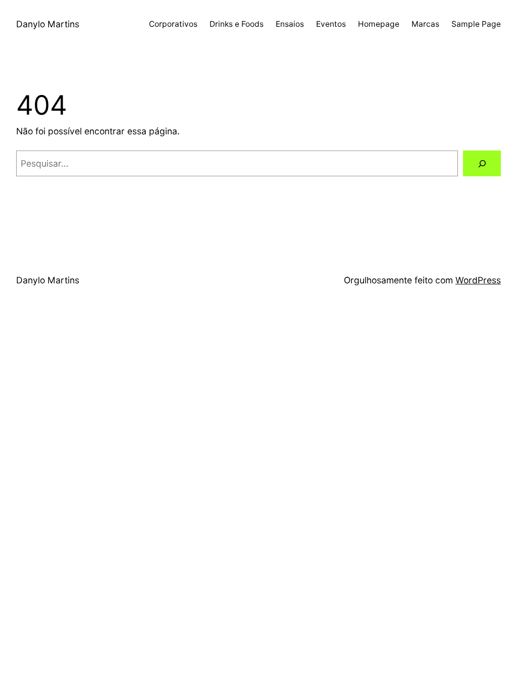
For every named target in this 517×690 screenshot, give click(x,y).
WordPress (478, 280)
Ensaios (290, 24)
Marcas (425, 24)
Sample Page (476, 24)
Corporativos (173, 24)
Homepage (378, 24)
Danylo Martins (47, 24)
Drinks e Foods (237, 24)
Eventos (331, 24)
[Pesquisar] (482, 163)
